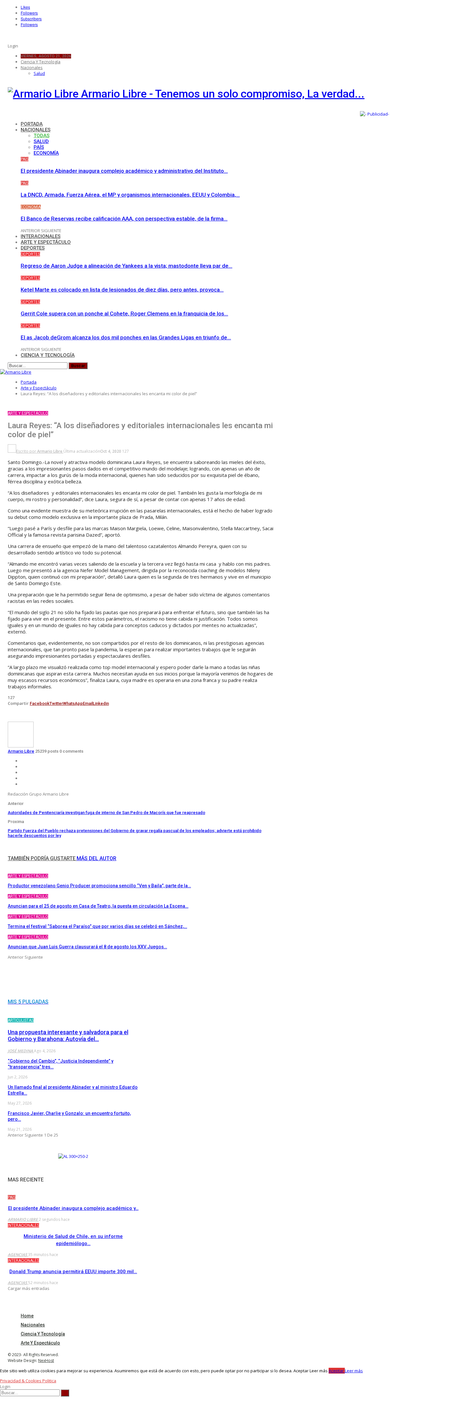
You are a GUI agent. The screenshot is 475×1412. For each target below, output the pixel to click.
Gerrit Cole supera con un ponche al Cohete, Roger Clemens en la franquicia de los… (124, 313)
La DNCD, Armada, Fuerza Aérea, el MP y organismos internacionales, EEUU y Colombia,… (130, 194)
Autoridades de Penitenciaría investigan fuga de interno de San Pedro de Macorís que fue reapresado (106, 812)
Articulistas (21, 1020)
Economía (46, 153)
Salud (39, 73)
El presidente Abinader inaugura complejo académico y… (73, 1208)
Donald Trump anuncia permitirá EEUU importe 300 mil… (73, 1271)
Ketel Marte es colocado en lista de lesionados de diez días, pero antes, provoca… (122, 289)
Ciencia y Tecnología (40, 62)
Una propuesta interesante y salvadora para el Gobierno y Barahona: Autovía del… (68, 1035)
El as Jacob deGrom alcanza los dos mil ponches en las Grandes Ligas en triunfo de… (126, 337)
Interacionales (40, 236)
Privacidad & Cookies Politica (28, 1381)
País (39, 147)
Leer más (354, 1371)
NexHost (46, 1360)
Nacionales (32, 67)
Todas (41, 136)
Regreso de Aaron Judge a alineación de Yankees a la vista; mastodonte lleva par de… (126, 266)
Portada (32, 124)
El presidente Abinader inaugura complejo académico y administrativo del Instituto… (124, 171)
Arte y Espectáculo (46, 242)
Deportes (33, 248)
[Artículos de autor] (21, 746)
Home (27, 1315)
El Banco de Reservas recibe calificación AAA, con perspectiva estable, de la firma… (124, 218)
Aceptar (337, 1371)
